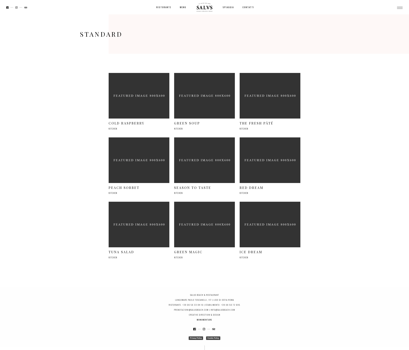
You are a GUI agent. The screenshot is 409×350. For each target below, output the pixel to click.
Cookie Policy (213, 338)
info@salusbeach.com (223, 309)
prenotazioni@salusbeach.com (191, 309)
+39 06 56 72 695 (230, 304)
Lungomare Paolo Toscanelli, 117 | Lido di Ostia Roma (204, 299)
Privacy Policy (196, 338)
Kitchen (113, 128)
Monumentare (204, 319)
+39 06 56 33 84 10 (192, 304)
